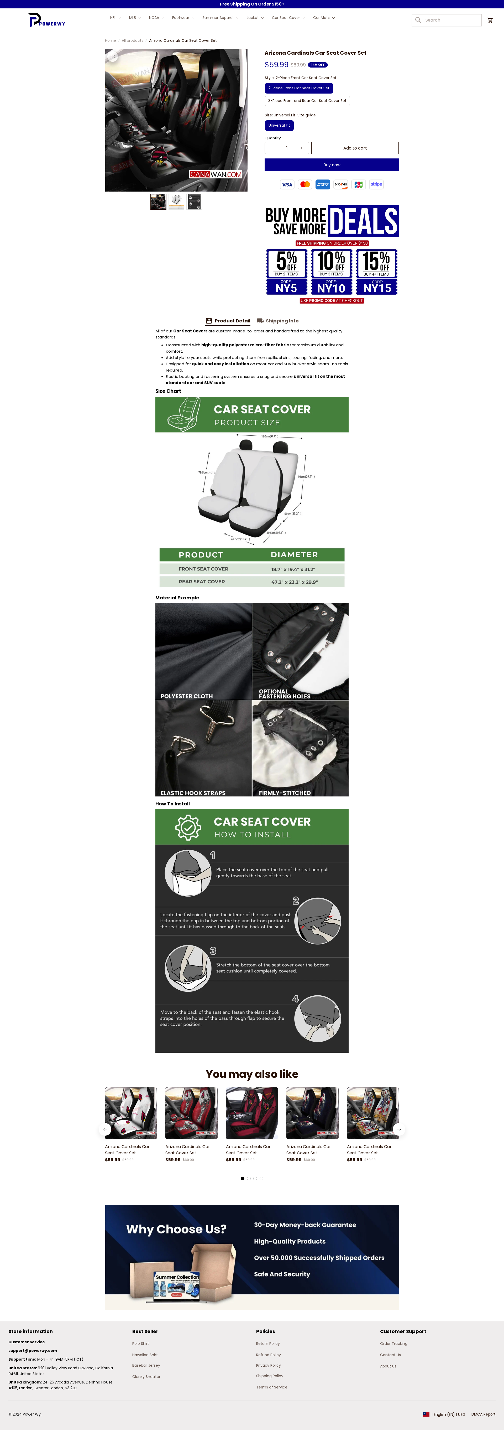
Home (110, 40)
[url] (32, 1351)
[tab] (242, 1178)
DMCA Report (483, 1414)
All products (132, 40)
